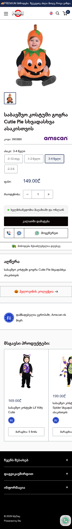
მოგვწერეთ (49, 233)
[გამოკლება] (27, 194)
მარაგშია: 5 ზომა (26, 431)
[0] (65, 13)
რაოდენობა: (12, 194)
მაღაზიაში (41, 209)
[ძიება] (57, 13)
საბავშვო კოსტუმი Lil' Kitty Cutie (25, 410)
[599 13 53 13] (9, 233)
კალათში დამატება (36, 221)
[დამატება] (48, 194)
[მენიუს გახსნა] (6, 13)
